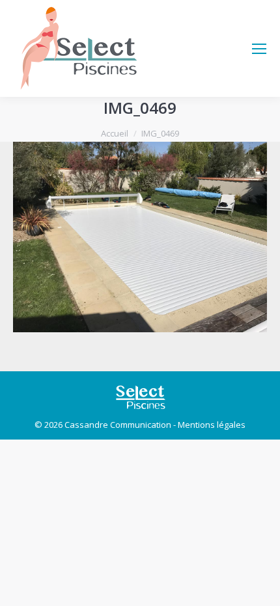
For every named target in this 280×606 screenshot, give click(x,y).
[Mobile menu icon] (259, 49)
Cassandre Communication (117, 424)
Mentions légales (211, 424)
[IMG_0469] (140, 237)
